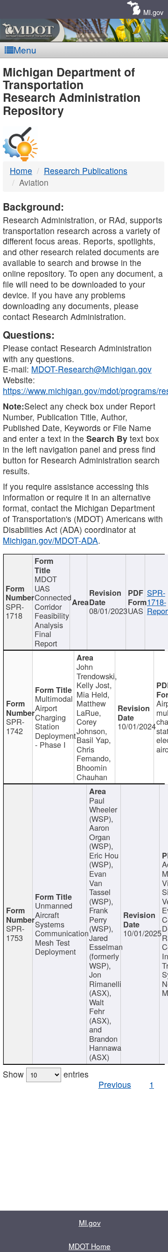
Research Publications (85, 170)
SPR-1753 (15, 933)
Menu (25, 49)
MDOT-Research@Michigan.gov (91, 369)
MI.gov (153, 12)
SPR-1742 (15, 726)
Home (21, 170)
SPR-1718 (15, 611)
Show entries (46, 1074)
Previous (114, 1084)
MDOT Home (90, 1246)
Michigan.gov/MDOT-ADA (50, 540)
